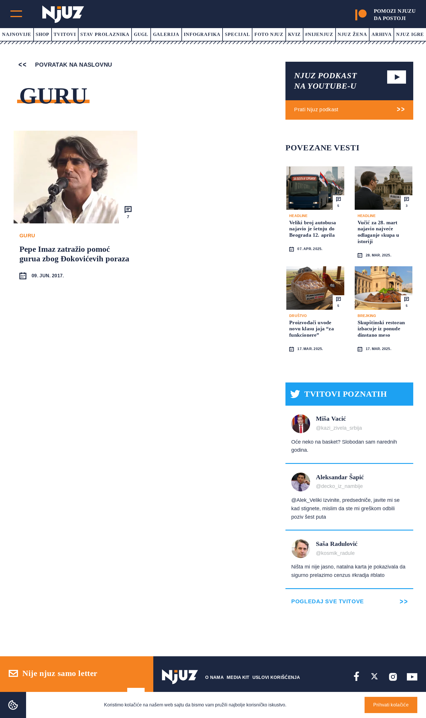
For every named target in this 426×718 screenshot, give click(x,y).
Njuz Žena (352, 34)
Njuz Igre (410, 34)
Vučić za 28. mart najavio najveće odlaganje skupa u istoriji (378, 232)
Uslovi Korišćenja (276, 677)
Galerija (166, 34)
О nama (214, 677)
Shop (42, 34)
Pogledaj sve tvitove (327, 601)
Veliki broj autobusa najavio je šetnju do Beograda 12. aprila (312, 229)
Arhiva (382, 34)
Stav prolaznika (104, 34)
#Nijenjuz (319, 34)
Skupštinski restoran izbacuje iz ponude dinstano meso (381, 329)
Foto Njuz (269, 34)
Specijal (237, 34)
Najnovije (17, 34)
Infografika (202, 34)
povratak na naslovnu (72, 64)
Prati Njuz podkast (316, 109)
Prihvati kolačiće (391, 704)
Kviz (294, 34)
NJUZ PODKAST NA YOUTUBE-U (325, 80)
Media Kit (238, 677)
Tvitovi (65, 34)
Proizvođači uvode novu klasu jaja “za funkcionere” (311, 329)
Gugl (141, 34)
